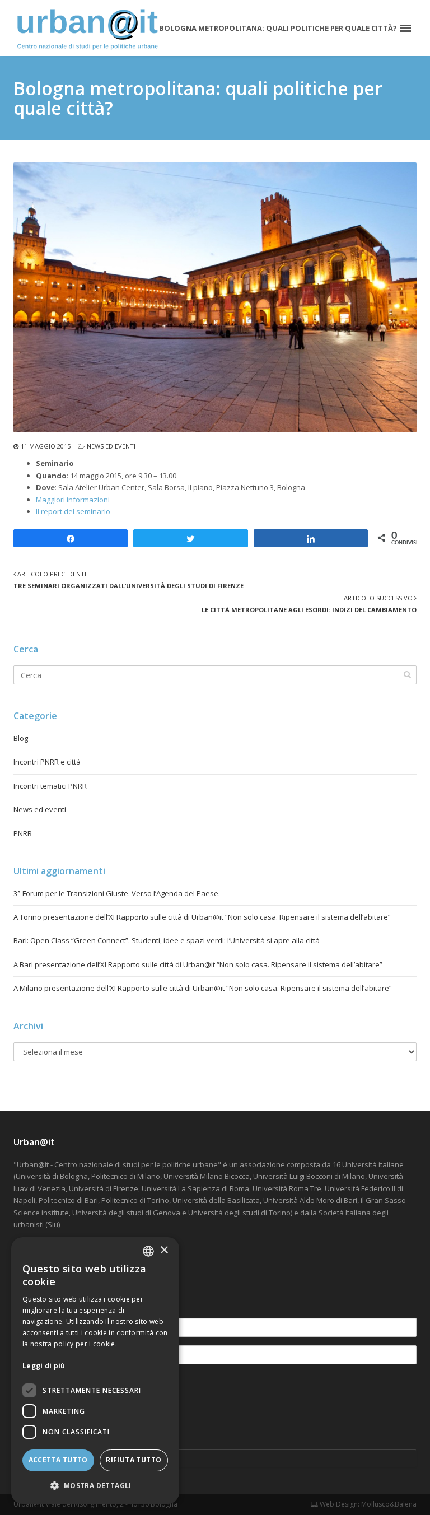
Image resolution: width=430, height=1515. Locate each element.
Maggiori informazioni (73, 500)
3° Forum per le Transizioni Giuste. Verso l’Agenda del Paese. (116, 893)
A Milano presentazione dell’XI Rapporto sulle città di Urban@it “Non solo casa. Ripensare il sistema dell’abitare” (202, 988)
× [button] (164, 1250)
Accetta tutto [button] (58, 1460)
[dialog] (95, 1370)
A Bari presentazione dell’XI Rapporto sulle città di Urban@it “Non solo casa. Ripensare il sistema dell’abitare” (197, 964)
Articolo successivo (309, 604)
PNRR (22, 833)
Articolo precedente (128, 580)
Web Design (338, 1504)
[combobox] (148, 1251)
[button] (95, 1486)
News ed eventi (111, 446)
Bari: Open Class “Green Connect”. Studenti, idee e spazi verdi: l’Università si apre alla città (166, 940)
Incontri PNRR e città (47, 762)
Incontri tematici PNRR (50, 786)
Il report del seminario (73, 511)
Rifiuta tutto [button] (133, 1460)
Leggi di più (44, 1366)
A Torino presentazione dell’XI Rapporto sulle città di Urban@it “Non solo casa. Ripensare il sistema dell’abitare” (202, 917)
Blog (20, 738)
